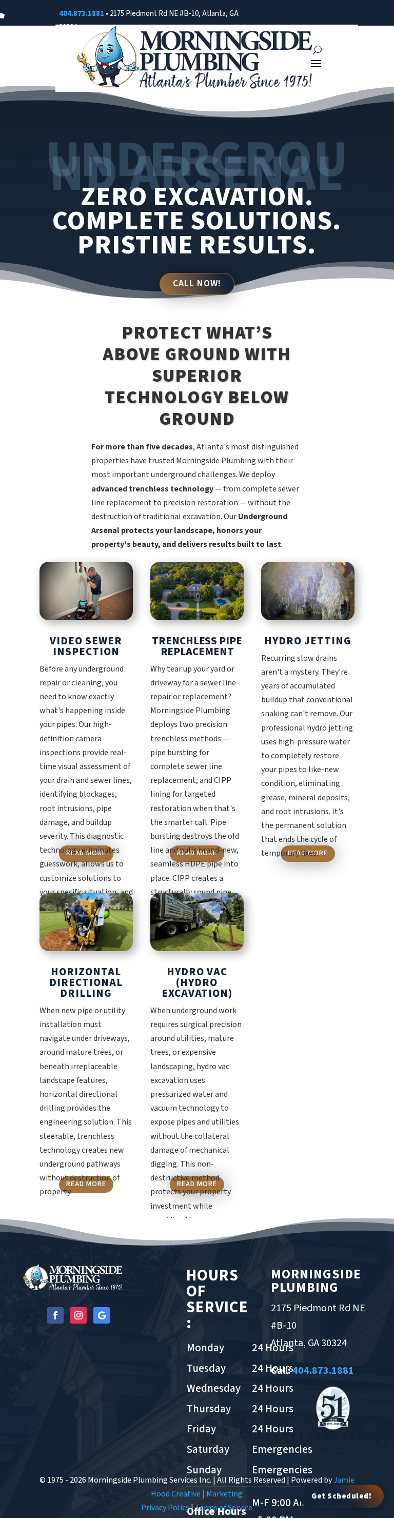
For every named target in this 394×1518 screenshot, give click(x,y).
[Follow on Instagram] (78, 1315)
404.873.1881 (81, 13)
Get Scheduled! (341, 1496)
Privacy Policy (165, 1507)
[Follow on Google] (101, 1315)
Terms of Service (223, 1507)
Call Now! (197, 283)
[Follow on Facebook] (55, 1315)
